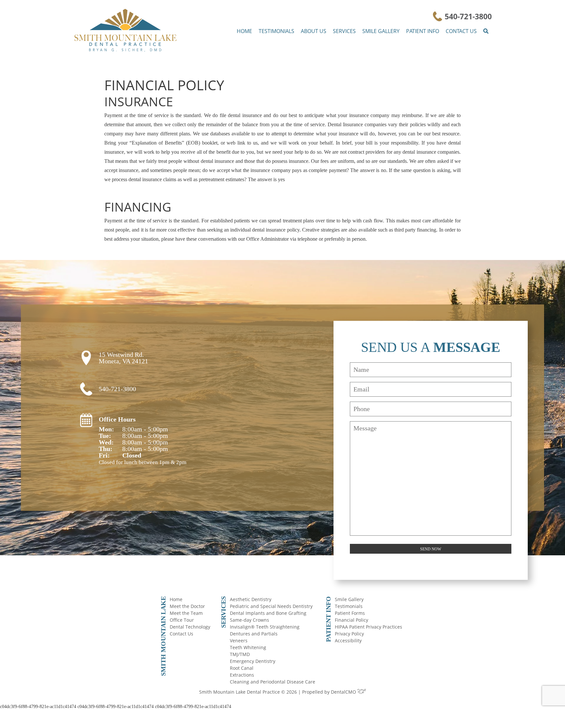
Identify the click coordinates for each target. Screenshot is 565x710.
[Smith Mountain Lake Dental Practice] (125, 31)
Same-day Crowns (249, 620)
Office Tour (182, 620)
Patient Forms (350, 613)
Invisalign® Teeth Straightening (265, 627)
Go (487, 34)
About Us (313, 31)
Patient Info (422, 31)
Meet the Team (186, 613)
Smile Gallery (381, 31)
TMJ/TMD (240, 654)
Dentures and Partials (254, 634)
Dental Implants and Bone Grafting (268, 613)
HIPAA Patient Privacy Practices (368, 627)
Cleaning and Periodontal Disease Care (272, 682)
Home (244, 31)
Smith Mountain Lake (163, 636)
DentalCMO (344, 692)
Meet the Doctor (187, 606)
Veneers (239, 640)
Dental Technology (190, 627)
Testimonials (276, 31)
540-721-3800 (468, 16)
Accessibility (348, 640)
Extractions (242, 675)
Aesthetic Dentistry (250, 599)
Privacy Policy (349, 634)
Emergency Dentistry (252, 661)
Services (344, 31)
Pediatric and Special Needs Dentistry (271, 606)
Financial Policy (351, 620)
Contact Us (461, 31)
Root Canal (241, 668)
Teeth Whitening (248, 647)
